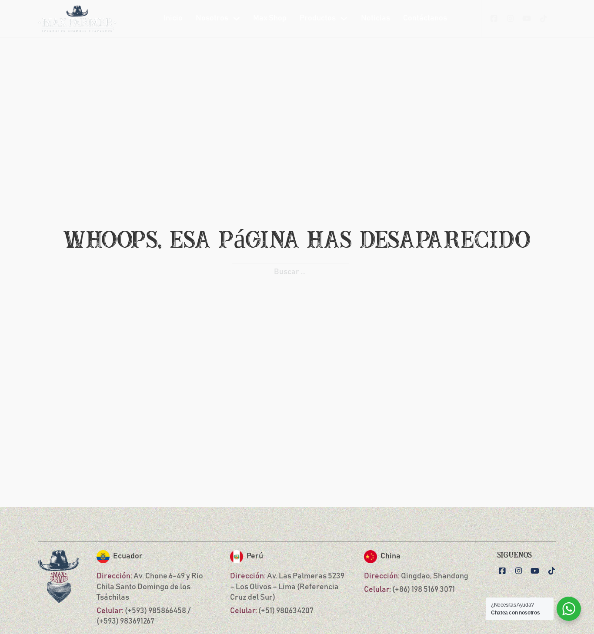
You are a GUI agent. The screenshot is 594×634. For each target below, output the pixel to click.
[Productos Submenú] (344, 19)
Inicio (173, 18)
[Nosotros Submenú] (236, 19)
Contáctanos (425, 18)
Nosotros (212, 18)
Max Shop (270, 18)
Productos (318, 18)
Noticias (375, 18)
